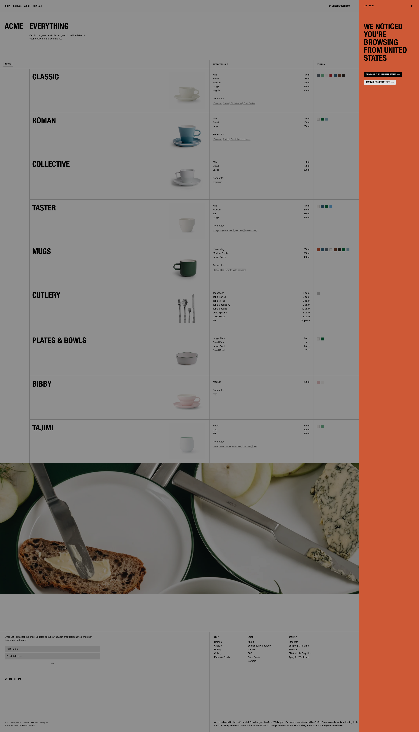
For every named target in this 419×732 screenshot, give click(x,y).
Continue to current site (378, 82)
